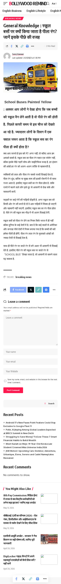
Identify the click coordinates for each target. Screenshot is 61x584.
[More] (32, 46)
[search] (47, 3)
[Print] (27, 46)
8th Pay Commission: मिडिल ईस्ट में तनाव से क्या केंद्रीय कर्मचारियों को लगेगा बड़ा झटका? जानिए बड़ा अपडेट (20, 499)
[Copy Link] (22, 46)
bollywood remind (28, 3)
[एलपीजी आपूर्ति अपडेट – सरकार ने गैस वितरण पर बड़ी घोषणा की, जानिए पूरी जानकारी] (49, 539)
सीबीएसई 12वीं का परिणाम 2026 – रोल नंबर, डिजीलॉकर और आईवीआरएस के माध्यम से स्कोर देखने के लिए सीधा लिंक (20, 519)
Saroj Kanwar (18, 54)
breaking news (24, 277)
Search (51, 403)
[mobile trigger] (6, 3)
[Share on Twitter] (16, 46)
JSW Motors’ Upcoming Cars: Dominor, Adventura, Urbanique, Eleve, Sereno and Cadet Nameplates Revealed (29, 454)
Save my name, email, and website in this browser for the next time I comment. (32, 380)
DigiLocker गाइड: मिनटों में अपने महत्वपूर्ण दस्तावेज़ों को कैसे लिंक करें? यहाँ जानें (19, 560)
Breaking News (13, 19)
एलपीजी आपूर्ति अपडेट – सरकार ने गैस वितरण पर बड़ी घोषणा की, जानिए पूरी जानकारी (20, 539)
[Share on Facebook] (11, 46)
